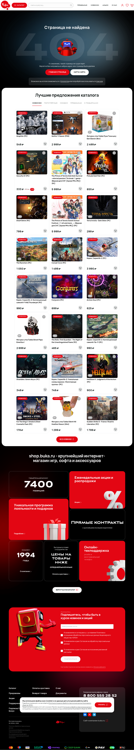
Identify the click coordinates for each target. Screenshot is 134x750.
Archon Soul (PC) (94, 300)
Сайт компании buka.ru (94, 721)
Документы (61, 693)
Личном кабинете (100, 667)
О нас (114, 5)
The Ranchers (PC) (24, 263)
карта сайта (79, 72)
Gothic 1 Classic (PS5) (60, 136)
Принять (101, 705)
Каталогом (65, 81)
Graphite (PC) (22, 136)
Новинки (95, 5)
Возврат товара (39, 693)
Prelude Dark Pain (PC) (96, 176)
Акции (105, 5)
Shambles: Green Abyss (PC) (28, 379)
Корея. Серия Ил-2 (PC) (96, 258)
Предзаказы (14, 693)
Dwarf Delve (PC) (23, 221)
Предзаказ (82, 5)
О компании (25, 571)
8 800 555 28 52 (100, 696)
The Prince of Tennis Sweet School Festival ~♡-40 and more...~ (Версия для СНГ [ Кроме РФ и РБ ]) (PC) (67, 223)
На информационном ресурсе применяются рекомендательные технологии (19, 736)
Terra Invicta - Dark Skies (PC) (99, 221)
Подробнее (19, 534)
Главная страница (57, 72)
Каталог (12, 688)
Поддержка (14, 704)
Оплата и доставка (60, 574)
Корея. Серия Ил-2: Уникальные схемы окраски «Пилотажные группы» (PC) (65, 382)
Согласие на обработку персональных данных (77, 707)
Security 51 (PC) (23, 176)
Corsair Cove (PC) (59, 263)
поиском (99, 81)
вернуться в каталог (65, 590)
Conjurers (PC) (58, 300)
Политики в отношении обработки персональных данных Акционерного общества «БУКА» (87, 635)
